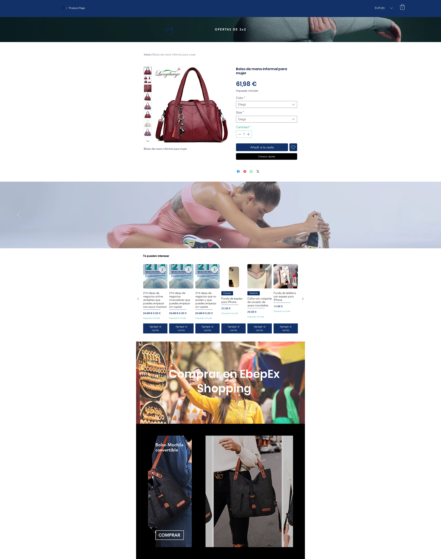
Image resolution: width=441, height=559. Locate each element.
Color (240, 98)
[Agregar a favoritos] (293, 147)
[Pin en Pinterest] (245, 171)
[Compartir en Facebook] (238, 171)
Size (240, 112)
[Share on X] (258, 171)
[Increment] (248, 134)
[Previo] (18, 215)
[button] (384, 8)
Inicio (147, 54)
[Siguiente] (303, 298)
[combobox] (266, 104)
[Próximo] (422, 215)
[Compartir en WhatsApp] (251, 171)
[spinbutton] (244, 134)
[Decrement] (239, 134)
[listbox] (384, 8)
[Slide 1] (220, 239)
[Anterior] (138, 298)
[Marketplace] (63, 8)
